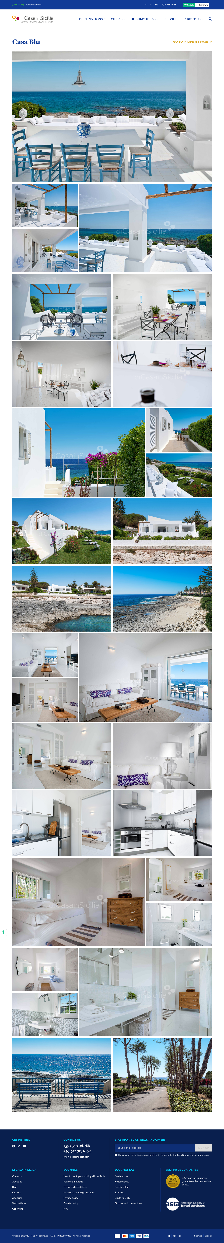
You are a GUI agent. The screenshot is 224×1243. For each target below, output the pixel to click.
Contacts (17, 1176)
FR (151, 4)
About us (17, 1181)
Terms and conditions (75, 1187)
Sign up (203, 1148)
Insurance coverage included (79, 1192)
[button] (210, 19)
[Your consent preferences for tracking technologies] (3, 932)
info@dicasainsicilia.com (76, 1156)
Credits (208, 1236)
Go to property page (190, 42)
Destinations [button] (91, 19)
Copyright (17, 1208)
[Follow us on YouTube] (24, 1146)
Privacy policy (71, 1197)
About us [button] (192, 19)
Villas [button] (116, 19)
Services (171, 19)
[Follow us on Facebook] (13, 1146)
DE (156, 4)
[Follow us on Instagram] (19, 1146)
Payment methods (73, 1181)
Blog (14, 1187)
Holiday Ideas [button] (143, 19)
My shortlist (170, 4)
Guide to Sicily (122, 1197)
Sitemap (198, 1236)
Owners (16, 1192)
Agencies (17, 1197)
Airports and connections (128, 1203)
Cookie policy (71, 1203)
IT (146, 4)
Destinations (121, 1176)
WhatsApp (19, 4)
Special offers (122, 1187)
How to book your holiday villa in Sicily (84, 1176)
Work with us (19, 1203)
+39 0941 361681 (33, 4)
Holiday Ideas (122, 1181)
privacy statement (144, 1155)
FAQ (66, 1208)
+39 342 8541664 (77, 1151)
